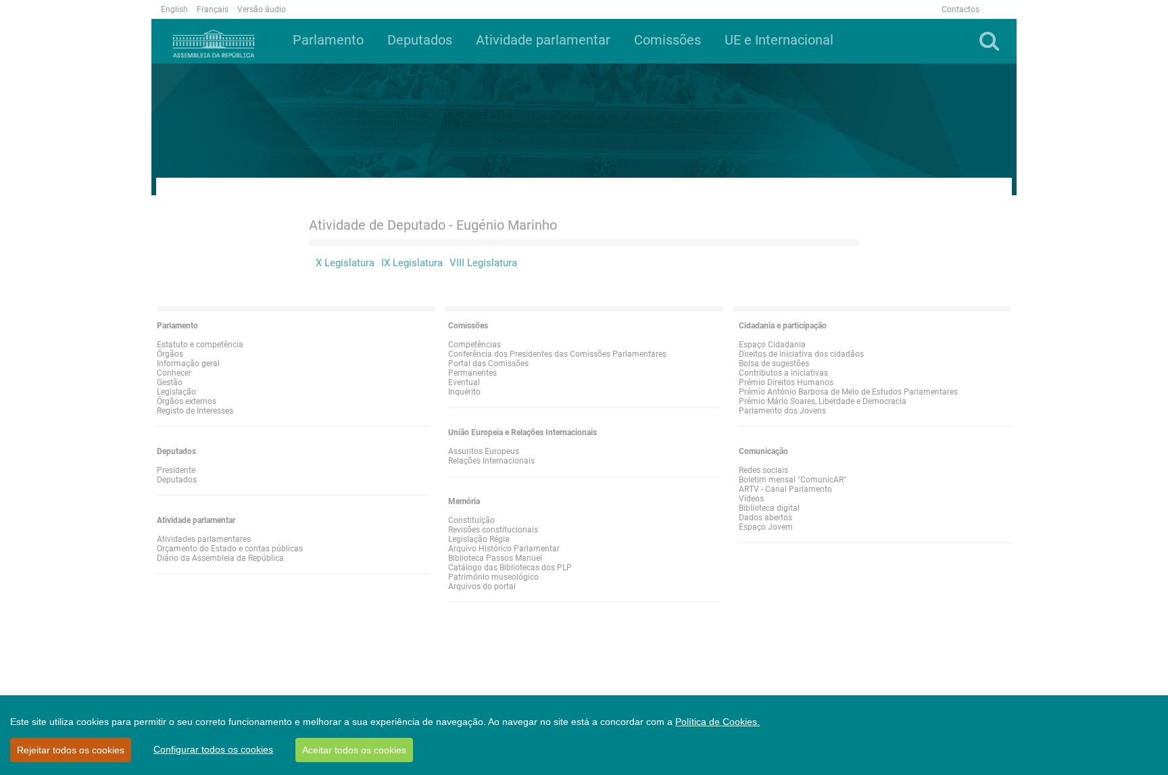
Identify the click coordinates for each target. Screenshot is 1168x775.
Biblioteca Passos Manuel (495, 558)
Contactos (960, 9)
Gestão (169, 382)
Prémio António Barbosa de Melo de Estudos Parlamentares (848, 392)
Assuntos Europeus (483, 451)
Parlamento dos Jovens (782, 411)
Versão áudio (261, 9)
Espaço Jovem (766, 527)
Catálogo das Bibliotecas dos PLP (510, 567)
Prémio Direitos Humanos (786, 382)
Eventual (464, 382)
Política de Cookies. (717, 721)
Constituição (471, 520)
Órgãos (170, 354)
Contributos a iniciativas (783, 373)
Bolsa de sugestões (774, 363)
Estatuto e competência (200, 344)
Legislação (176, 392)
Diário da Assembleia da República (220, 558)
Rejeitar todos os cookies (70, 750)
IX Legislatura (412, 263)
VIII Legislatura (483, 263)
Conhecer (174, 373)
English (174, 9)
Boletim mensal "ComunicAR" (792, 479)
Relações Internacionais (491, 461)
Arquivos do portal (482, 586)
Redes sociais (763, 470)
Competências (474, 344)
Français (212, 9)
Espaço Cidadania (772, 344)
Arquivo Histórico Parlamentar (504, 548)
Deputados (177, 479)
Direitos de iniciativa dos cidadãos (801, 354)
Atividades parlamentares (204, 539)
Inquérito (464, 392)
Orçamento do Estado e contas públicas (230, 548)
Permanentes (472, 373)
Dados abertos (765, 517)
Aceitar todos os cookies (354, 750)
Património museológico (493, 577)
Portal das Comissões (488, 363)
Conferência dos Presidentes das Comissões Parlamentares (557, 354)
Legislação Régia (479, 539)
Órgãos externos (186, 401)
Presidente (176, 470)
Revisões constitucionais (493, 529)
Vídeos (751, 498)
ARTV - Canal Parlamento (785, 489)
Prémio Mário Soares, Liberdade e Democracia (822, 401)
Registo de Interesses (195, 411)
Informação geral (188, 363)
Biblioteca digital (769, 508)
